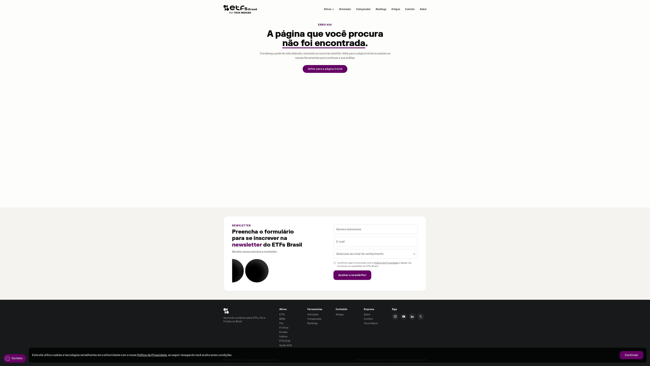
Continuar (631, 355)
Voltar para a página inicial (325, 68)
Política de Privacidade (386, 263)
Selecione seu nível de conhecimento (360, 254)
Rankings (381, 9)
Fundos (283, 332)
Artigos (395, 9)
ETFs (282, 314)
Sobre (423, 9)
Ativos (327, 9)
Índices (283, 336)
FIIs (281, 323)
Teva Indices (371, 323)
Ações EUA (285, 345)
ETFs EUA (284, 341)
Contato (410, 9)
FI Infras (284, 327)
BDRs (282, 319)
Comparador (363, 9)
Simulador (345, 9)
